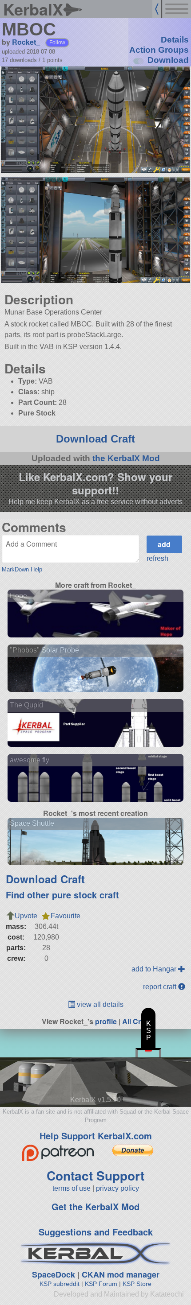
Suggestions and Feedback (96, 1231)
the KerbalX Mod (126, 458)
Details (175, 39)
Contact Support (95, 1175)
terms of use (71, 1188)
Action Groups (159, 49)
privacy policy (117, 1188)
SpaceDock (53, 1274)
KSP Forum (101, 1283)
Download (168, 60)
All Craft (135, 1021)
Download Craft (95, 439)
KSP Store (137, 1283)
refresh (157, 558)
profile (106, 1021)
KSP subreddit (60, 1283)
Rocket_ (26, 42)
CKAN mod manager (120, 1274)
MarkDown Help (22, 569)
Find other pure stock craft (62, 894)
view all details (99, 1004)
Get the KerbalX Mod (95, 1206)
